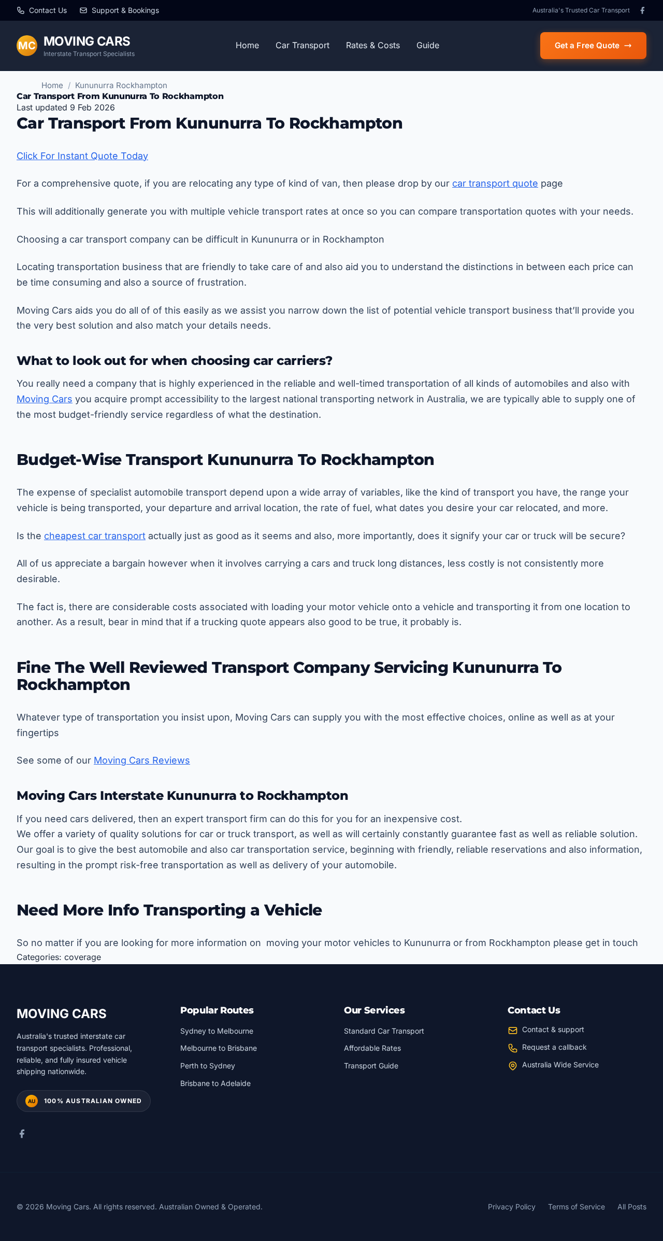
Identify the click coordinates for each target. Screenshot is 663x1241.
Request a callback (554, 1046)
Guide (427, 45)
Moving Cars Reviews (142, 760)
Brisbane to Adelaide (215, 1083)
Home (247, 45)
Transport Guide (371, 1065)
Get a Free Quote (587, 45)
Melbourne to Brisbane (218, 1047)
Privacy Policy (512, 1206)
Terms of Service (576, 1206)
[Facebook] (642, 10)
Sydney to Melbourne (216, 1030)
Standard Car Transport (384, 1030)
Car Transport (302, 45)
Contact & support (553, 1029)
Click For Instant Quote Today (82, 155)
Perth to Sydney (207, 1065)
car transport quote (495, 183)
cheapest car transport (95, 535)
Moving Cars (45, 398)
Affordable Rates (372, 1047)
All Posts (631, 1206)
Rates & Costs (373, 45)
